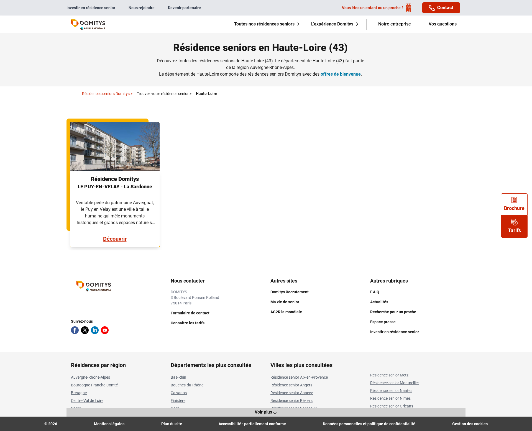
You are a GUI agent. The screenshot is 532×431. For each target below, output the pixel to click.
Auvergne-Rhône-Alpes (90, 377)
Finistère (178, 400)
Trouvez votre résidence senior (164, 93)
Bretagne (79, 393)
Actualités (379, 302)
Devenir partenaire (184, 8)
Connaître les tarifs (187, 323)
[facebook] (75, 330)
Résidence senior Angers (291, 385)
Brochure (514, 208)
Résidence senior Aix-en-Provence (299, 377)
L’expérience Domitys (332, 24)
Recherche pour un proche (393, 312)
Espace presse (383, 322)
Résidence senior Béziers (291, 400)
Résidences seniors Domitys (107, 93)
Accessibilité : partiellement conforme (252, 424)
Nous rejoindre (142, 8)
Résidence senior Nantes (391, 390)
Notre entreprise (394, 24)
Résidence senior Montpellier (394, 383)
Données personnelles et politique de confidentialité (369, 424)
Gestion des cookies (470, 424)
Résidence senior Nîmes (390, 398)
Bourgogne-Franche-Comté (94, 385)
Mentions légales (109, 424)
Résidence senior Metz (389, 375)
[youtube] (105, 330)
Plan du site (171, 424)
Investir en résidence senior (90, 8)
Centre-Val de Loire (87, 400)
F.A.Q (374, 292)
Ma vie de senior (284, 302)
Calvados (179, 393)
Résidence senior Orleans (391, 406)
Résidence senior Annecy (291, 393)
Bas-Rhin (178, 377)
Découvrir (115, 238)
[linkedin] (95, 330)
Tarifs (514, 230)
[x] (85, 330)
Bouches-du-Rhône (187, 385)
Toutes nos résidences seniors (264, 24)
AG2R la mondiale (286, 312)
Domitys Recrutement (289, 292)
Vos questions (443, 24)
